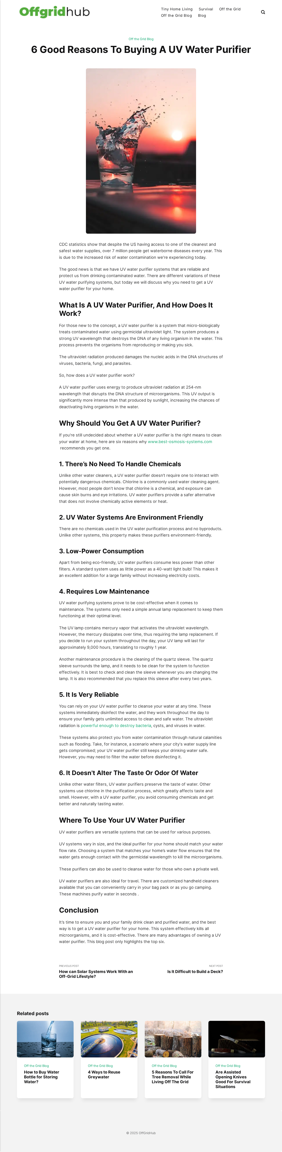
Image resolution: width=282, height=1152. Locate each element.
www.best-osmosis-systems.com (180, 441)
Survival (206, 9)
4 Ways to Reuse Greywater (104, 1074)
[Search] (263, 12)
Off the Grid (230, 9)
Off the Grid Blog (176, 15)
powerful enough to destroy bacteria (116, 725)
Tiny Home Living (177, 9)
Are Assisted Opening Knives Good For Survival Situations (233, 1079)
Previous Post (96, 971)
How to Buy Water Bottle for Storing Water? (41, 1077)
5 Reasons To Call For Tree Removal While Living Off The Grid (173, 1077)
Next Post (195, 969)
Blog (202, 15)
